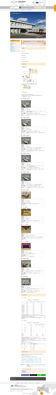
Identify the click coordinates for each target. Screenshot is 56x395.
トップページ (12, 9)
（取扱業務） (31, 389)
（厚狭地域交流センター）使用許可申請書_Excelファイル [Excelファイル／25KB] (31, 359)
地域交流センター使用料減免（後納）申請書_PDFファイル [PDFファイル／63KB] (31, 360)
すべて (22, 7)
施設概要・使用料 (13, 43)
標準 (42, 2)
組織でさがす (43, 7)
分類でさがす (37, 7)
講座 (12, 44)
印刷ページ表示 (29, 45)
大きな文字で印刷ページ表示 (35, 45)
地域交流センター (24, 370)
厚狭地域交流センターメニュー (15, 40)
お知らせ (12, 42)
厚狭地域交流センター (17, 9)
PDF (26, 7)
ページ (25, 7)
